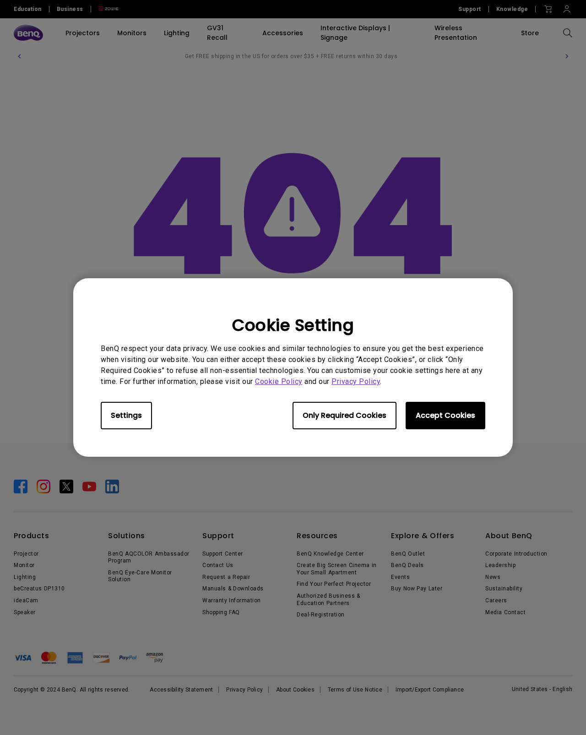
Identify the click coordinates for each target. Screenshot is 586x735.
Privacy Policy (355, 381)
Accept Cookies (445, 415)
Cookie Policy (279, 381)
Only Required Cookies (344, 415)
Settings (126, 415)
